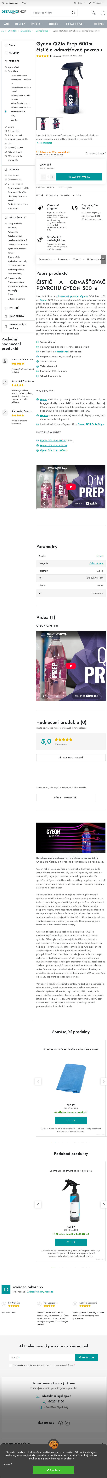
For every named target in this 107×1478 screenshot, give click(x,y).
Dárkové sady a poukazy (17, 326)
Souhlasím (55, 1470)
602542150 (94, 12)
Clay (13, 115)
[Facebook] (60, 1423)
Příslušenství (13, 208)
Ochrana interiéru (15, 183)
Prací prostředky (15, 273)
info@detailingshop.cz (56, 1396)
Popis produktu (45, 259)
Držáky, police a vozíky (18, 244)
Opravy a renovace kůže (18, 188)
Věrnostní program (10, 3)
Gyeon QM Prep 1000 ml (53, 445)
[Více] (99, 24)
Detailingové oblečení (17, 240)
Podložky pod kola (16, 269)
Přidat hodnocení (71, 757)
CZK (79, 3)
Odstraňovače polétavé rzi (21, 81)
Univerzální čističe (19, 75)
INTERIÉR (14, 169)
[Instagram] (67, 1423)
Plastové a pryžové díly (18, 139)
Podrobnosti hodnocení (72, 55)
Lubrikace (15, 119)
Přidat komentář (65, 797)
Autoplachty (13, 232)
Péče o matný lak (15, 156)
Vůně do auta (14, 175)
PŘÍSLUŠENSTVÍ (17, 217)
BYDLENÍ (14, 308)
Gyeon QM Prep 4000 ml (54, 450)
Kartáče (11, 252)
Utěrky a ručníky (15, 223)
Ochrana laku (14, 131)
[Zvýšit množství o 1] (52, 177)
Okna (10, 143)
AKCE (12, 44)
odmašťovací (62, 351)
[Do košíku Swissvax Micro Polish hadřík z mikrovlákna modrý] (71, 1120)
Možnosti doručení (97, 153)
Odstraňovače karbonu (21, 107)
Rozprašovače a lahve (17, 286)
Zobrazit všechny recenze (40, 1291)
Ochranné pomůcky (16, 265)
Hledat (73, 12)
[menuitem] (7, 24)
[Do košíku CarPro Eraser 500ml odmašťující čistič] (71, 1242)
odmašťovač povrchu (67, 296)
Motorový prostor (15, 147)
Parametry (62, 259)
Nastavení (7, 1464)
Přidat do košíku (79, 176)
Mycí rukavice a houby (17, 261)
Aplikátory (12, 227)
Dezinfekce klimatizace (18, 204)
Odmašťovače (18, 111)
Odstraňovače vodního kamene (21, 97)
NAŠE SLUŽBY (16, 316)
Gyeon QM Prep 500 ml (53, 440)
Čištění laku (13, 71)
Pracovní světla (14, 278)
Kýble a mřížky (14, 257)
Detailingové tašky (16, 236)
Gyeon (69, 187)
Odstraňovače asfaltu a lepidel (21, 89)
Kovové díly (13, 160)
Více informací (44, 142)
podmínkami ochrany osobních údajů (57, 1365)
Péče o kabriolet (15, 152)
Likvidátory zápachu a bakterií (17, 198)
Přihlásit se (87, 1357)
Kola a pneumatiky (16, 135)
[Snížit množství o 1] (43, 177)
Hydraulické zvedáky (17, 248)
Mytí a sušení (13, 67)
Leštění (11, 126)
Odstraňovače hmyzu (20, 103)
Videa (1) (77, 259)
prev (38, 1081)
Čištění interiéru (15, 179)
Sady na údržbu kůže (17, 192)
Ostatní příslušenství (16, 298)
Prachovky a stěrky (16, 282)
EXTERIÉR (14, 61)
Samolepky (12, 290)
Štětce (10, 294)
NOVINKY (14, 53)
